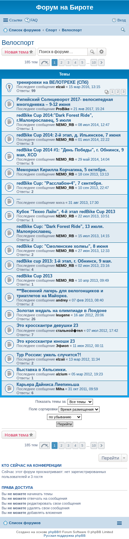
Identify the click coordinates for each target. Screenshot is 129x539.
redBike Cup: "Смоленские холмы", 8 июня (62, 246)
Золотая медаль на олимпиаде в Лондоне (62, 310)
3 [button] (68, 62)
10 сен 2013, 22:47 (93, 188)
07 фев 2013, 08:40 (88, 300)
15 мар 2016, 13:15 (84, 87)
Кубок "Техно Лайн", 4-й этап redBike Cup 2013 (66, 211)
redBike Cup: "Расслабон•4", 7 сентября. (60, 183)
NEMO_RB (65, 125)
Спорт (51, 30)
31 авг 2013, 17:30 (83, 203)
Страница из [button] (44, 62)
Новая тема (16, 52)
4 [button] (75, 62)
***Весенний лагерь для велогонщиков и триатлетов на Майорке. (60, 293)
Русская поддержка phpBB (65, 535)
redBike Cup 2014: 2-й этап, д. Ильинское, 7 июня (69, 135)
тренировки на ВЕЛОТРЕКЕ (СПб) (52, 82)
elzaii (60, 87)
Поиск (92, 52)
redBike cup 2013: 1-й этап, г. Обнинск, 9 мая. (64, 261)
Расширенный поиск (101, 52)
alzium (61, 374)
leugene (63, 315)
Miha (60, 389)
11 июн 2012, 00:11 (88, 346)
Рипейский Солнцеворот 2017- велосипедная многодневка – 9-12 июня (65, 102)
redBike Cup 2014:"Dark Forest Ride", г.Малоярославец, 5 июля (55, 118)
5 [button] (82, 62)
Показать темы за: (51, 401)
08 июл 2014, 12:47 (93, 125)
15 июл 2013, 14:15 (93, 236)
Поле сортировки (44, 409)
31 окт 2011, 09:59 (83, 389)
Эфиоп (62, 346)
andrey (62, 300)
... (19, 198)
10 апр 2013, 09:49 (93, 280)
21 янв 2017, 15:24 (88, 109)
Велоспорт (72, 30)
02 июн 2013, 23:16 (93, 266)
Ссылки (15, 20)
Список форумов (25, 30)
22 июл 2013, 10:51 (93, 216)
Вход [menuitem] (121, 20)
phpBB (53, 532)
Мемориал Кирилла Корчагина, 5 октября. (62, 169)
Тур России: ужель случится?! (49, 354)
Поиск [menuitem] (124, 30)
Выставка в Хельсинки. (42, 369)
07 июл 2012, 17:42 (102, 331)
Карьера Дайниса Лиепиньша (48, 384)
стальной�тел (69, 331)
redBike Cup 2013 (34, 275)
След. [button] (101, 62)
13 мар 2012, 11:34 (84, 359)
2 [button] (62, 62)
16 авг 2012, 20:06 (89, 315)
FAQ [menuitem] (34, 20)
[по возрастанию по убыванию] (64, 417)
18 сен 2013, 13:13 (93, 174)
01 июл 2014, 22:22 (93, 140)
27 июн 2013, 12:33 (93, 251)
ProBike (62, 109)
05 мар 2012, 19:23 (87, 374)
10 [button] (94, 62)
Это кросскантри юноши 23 (46, 341)
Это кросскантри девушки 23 (47, 325)
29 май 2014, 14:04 (93, 159)
